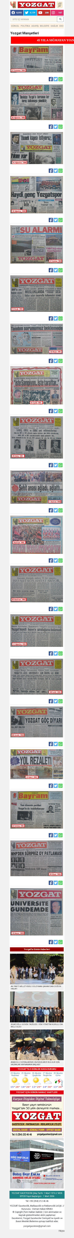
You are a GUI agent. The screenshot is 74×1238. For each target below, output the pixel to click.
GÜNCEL (15, 26)
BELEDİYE (44, 26)
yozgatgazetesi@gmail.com (37, 1226)
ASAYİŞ (35, 26)
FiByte (62, 1231)
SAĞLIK (54, 26)
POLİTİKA (25, 26)
